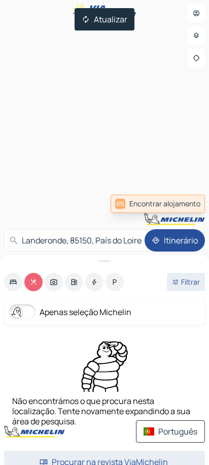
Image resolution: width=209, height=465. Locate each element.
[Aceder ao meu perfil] (196, 13)
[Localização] (196, 58)
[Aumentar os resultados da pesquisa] (104, 261)
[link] (158, 204)
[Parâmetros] (196, 35)
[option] (13, 282)
